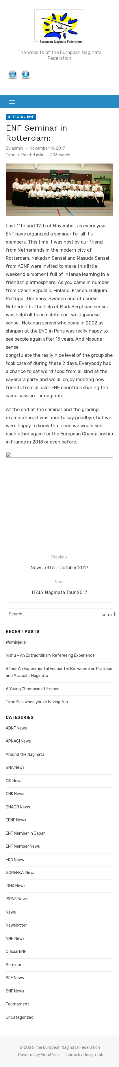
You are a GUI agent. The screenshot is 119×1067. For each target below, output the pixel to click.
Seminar (13, 964)
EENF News (16, 820)
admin (17, 148)
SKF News (15, 977)
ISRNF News (17, 899)
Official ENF (21, 117)
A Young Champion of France (33, 688)
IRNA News (15, 886)
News (11, 912)
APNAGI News (18, 741)
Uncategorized (20, 1017)
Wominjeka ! (16, 642)
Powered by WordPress (39, 1054)
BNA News (15, 767)
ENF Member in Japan (26, 833)
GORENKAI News (21, 872)
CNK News (15, 793)
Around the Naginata (25, 754)
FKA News (15, 859)
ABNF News (16, 728)
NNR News (15, 938)
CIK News (14, 780)
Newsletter (16, 925)
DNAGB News (18, 807)
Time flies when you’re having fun (37, 701)
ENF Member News (23, 846)
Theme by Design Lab (83, 1054)
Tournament (17, 1004)
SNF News (15, 991)
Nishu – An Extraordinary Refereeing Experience (50, 655)
